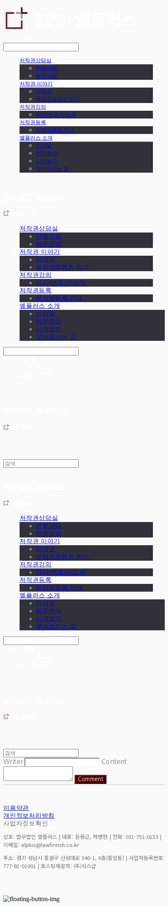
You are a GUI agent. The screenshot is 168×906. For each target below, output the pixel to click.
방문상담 (46, 75)
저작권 (44, 91)
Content (114, 761)
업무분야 (46, 153)
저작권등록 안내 (55, 130)
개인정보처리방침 (29, 815)
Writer (13, 761)
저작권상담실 (35, 60)
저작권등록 (33, 122)
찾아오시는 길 (52, 168)
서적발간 (46, 161)
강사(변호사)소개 (56, 114)
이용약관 (16, 808)
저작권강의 (33, 106)
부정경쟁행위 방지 (58, 99)
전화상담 (46, 68)
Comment (90, 779)
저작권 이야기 (36, 83)
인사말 (44, 145)
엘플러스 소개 (36, 137)
